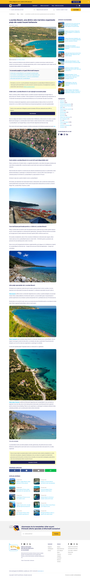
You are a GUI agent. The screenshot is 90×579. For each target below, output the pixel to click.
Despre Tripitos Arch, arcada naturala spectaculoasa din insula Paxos (23, 506)
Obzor (58, 552)
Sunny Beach (60, 550)
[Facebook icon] (22, 544)
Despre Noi (70, 552)
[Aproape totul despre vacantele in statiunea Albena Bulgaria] (61, 47)
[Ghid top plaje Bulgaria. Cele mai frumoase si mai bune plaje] (61, 61)
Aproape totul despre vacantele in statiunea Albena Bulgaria (72, 47)
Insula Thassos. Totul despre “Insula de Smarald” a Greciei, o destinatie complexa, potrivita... (73, 91)
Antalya (59, 561)
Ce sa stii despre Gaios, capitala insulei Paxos (46, 490)
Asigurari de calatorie (73, 546)
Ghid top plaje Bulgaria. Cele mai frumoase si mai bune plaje (72, 61)
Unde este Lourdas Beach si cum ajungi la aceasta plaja (24, 73)
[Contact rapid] (79, 5)
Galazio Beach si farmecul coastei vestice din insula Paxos (47, 498)
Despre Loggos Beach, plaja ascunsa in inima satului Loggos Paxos (23, 483)
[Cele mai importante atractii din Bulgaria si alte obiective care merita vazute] (61, 54)
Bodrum (59, 559)
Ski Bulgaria (50, 548)
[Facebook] (58, 134)
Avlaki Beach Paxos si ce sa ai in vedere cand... (23, 497)
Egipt (61, 107)
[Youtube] (61, 134)
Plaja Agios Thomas (14, 402)
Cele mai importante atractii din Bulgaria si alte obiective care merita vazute (73, 54)
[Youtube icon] (25, 544)
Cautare (76, 9)
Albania (62, 100)
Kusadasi (59, 557)
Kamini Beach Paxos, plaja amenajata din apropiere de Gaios (23, 491)
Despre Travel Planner (65, 105)
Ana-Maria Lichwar (20, 59)
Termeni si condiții (69, 575)
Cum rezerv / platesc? (73, 550)
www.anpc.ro (41, 571)
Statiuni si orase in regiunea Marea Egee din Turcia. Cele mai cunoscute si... (73, 69)
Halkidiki (59, 556)
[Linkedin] (67, 134)
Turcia (61, 123)
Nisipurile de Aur (60, 548)
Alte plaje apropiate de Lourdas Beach (20, 78)
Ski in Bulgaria (63, 118)
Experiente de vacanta (65, 109)
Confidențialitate (77, 575)
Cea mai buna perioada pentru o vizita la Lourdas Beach (25, 76)
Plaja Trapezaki (13, 339)
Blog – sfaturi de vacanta (57, 5)
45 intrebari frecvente (73, 548)
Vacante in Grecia (32, 462)
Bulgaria (62, 102)
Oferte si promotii (44, 5)
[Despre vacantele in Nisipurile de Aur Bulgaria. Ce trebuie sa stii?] (61, 32)
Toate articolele (64, 122)
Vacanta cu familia (64, 125)
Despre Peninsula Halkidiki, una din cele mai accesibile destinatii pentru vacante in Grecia (73, 40)
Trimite (56, 533)
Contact (70, 554)
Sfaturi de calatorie (65, 117)
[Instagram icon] (28, 544)
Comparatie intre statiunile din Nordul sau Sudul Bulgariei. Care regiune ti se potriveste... (72, 25)
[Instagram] (64, 134)
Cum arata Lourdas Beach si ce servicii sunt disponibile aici (25, 74)
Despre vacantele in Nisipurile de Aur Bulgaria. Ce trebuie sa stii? (72, 32)
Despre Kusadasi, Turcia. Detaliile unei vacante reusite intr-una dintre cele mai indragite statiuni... (72, 76)
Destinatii (35, 5)
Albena (58, 546)
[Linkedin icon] (30, 544)
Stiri (61, 120)
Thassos (59, 554)
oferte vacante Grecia (29, 86)
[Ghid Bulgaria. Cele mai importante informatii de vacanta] (61, 83)
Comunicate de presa (65, 104)
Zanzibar (62, 127)
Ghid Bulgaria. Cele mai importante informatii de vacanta (71, 84)
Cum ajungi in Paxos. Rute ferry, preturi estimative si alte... (22, 514)
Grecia (16, 25)
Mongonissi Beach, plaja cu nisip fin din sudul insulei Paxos (47, 514)
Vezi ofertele (76, 2)
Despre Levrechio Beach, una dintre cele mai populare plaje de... (48, 483)
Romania (62, 115)
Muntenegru (63, 112)
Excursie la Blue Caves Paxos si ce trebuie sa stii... (48, 505)
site (54, 126)
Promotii (62, 114)
